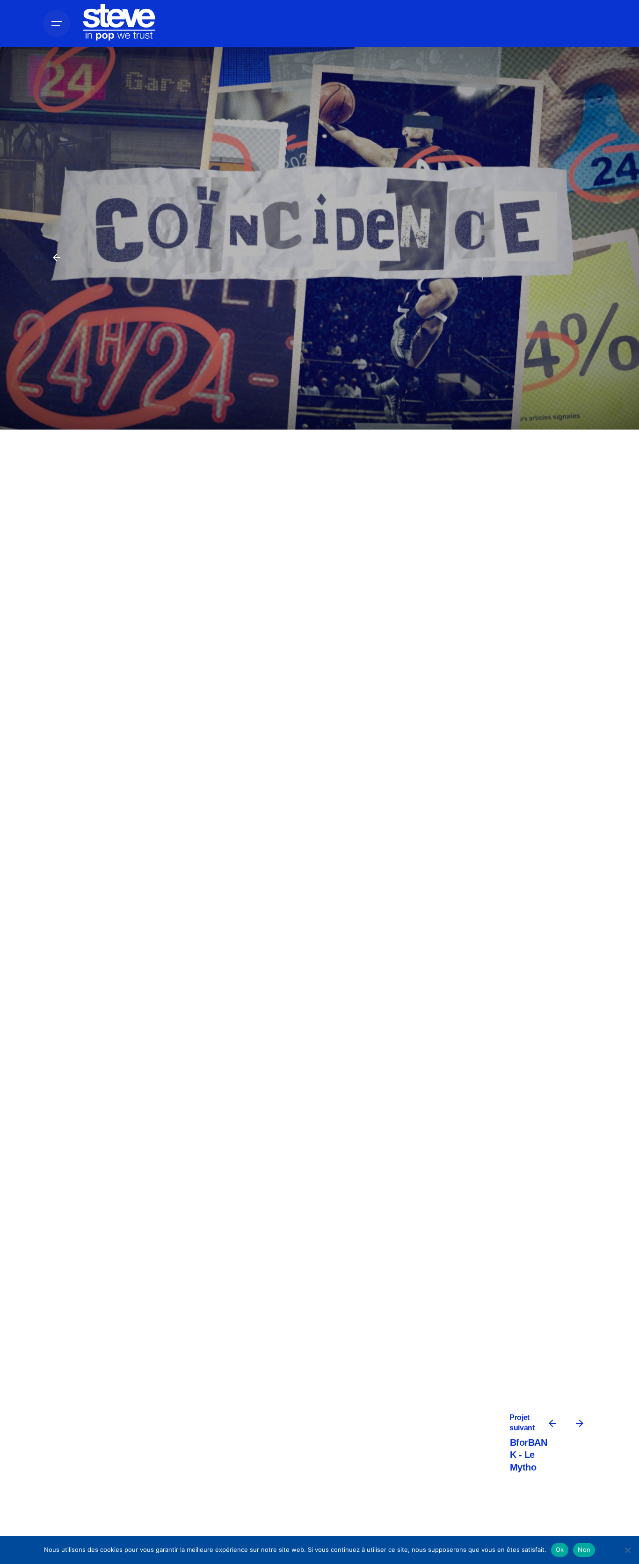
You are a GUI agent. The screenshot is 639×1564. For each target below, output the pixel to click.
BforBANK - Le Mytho (528, 1454)
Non (584, 1549)
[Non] (627, 1550)
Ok (560, 1549)
